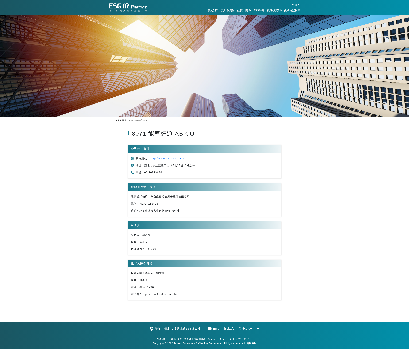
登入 (297, 5)
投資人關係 (244, 10)
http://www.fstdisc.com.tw (168, 158)
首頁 (111, 120)
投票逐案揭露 (292, 10)
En (285, 5)
